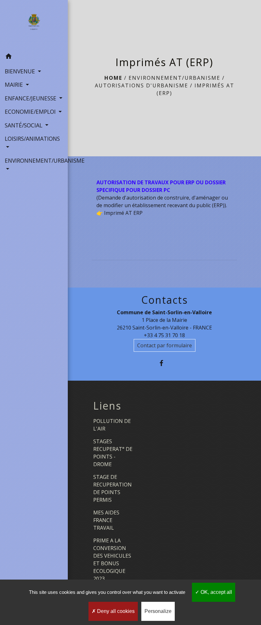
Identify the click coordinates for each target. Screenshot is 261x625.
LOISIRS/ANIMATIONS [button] (32, 138)
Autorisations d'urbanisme (141, 85)
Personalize (158, 611)
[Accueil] (34, 24)
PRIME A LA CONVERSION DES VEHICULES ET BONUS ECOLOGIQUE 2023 (112, 559)
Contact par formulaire (164, 345)
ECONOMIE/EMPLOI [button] (31, 111)
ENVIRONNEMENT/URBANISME (174, 77)
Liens (107, 406)
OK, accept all (215, 592)
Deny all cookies (115, 611)
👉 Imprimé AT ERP (119, 212)
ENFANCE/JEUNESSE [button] (31, 98)
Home (113, 77)
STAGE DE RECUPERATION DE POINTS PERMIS (112, 488)
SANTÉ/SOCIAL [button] (24, 125)
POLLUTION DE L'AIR (112, 425)
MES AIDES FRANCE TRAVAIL (106, 520)
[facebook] (164, 363)
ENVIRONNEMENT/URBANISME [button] (34, 160)
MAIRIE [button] (15, 84)
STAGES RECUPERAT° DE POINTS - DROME (112, 453)
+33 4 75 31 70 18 (164, 335)
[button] (34, 57)
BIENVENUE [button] (21, 71)
